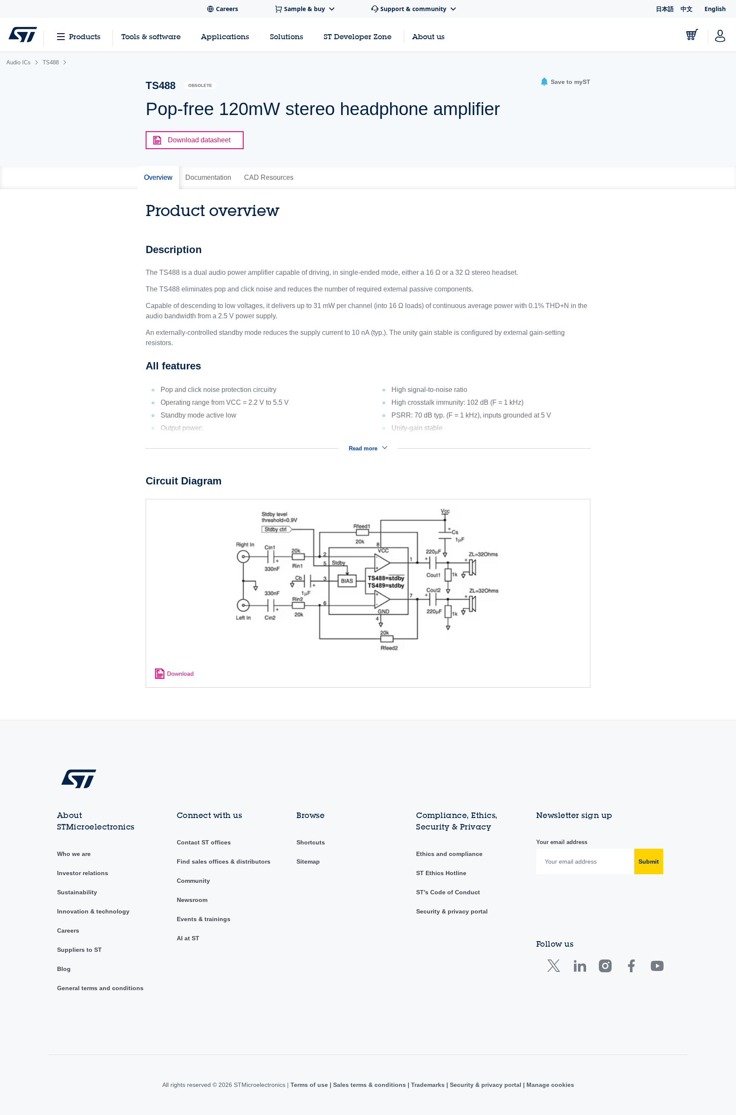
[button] (565, 82)
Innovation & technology (93, 911)
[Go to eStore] (692, 34)
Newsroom (192, 899)
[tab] (158, 177)
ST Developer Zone (357, 36)
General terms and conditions (100, 988)
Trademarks (427, 1084)
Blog (64, 968)
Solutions (286, 36)
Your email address (561, 842)
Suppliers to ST (79, 949)
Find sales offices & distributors (223, 861)
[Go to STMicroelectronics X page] (555, 967)
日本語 (665, 9)
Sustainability (77, 892)
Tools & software (151, 36)
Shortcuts (310, 842)
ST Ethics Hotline (441, 873)
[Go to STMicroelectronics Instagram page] (605, 967)
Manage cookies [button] (549, 1084)
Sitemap (308, 861)
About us (428, 36)
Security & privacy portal (452, 911)
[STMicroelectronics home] (23, 34)
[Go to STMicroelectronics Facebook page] (631, 967)
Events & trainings (203, 919)
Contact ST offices (204, 842)
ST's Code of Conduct (448, 892)
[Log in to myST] (720, 34)
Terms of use (310, 1084)
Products (85, 36)
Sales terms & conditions (369, 1084)
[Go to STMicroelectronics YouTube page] (657, 967)
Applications (225, 36)
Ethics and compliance (449, 853)
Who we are (74, 853)
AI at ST (188, 938)
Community (193, 880)
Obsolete (200, 85)
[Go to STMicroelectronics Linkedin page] (579, 967)
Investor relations (82, 873)
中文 (687, 9)
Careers (68, 930)
